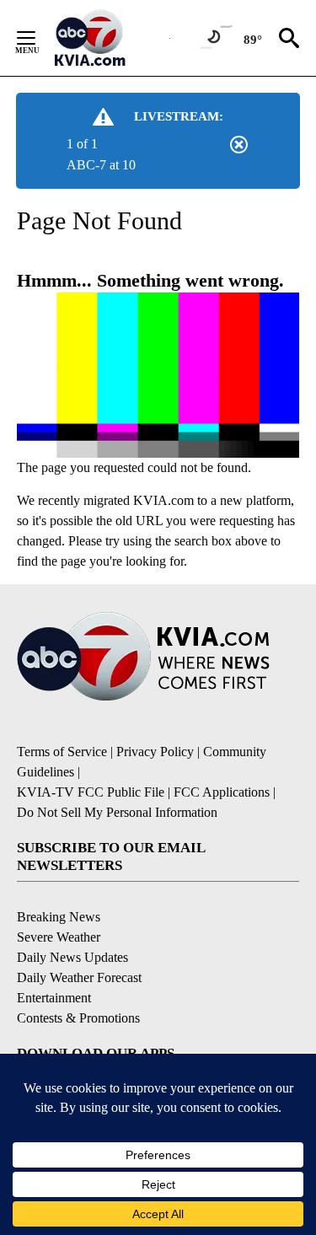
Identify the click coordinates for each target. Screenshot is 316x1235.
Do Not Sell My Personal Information (117, 812)
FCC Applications (222, 792)
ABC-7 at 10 (101, 165)
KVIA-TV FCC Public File (90, 792)
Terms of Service (62, 751)
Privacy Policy (155, 751)
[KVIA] (108, 37)
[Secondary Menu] (39, 38)
